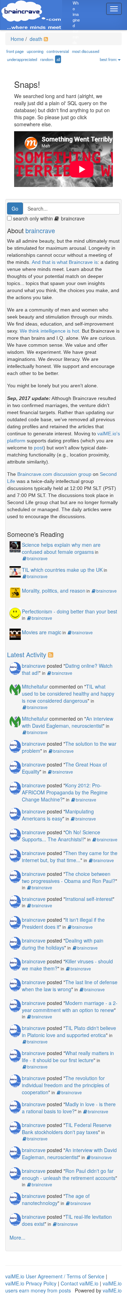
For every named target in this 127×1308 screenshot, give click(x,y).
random (46, 59)
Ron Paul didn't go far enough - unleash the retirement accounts (68, 1174)
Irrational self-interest (89, 898)
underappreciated (22, 59)
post (38, 447)
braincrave (40, 230)
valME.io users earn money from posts (63, 1287)
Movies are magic (41, 632)
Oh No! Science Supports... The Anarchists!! (61, 836)
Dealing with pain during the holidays (62, 944)
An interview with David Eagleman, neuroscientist (67, 722)
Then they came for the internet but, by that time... (69, 856)
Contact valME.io (79, 1283)
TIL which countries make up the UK (62, 569)
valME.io (112, 1290)
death (35, 38)
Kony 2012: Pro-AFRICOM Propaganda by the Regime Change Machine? (65, 792)
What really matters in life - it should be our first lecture (68, 1056)
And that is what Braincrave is (65, 262)
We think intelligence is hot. (50, 331)
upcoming (35, 51)
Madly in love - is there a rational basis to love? (69, 1108)
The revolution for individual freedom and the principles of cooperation (65, 1085)
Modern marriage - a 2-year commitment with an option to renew (69, 1006)
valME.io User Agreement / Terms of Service (54, 1276)
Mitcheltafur (35, 686)
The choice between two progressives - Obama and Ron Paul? (68, 877)
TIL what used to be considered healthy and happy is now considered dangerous (68, 693)
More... (17, 1237)
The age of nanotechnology (56, 1199)
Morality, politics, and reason (53, 590)
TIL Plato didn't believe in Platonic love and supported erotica (69, 1031)
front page (15, 51)
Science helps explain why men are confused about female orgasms (61, 548)
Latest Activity (26, 654)
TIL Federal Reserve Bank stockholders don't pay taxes (66, 1128)
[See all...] (51, 654)
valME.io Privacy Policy (30, 1283)
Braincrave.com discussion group (54, 474)
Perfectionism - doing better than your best (69, 611)
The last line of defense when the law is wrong (69, 986)
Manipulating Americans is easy (58, 815)
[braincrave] (15, 667)
